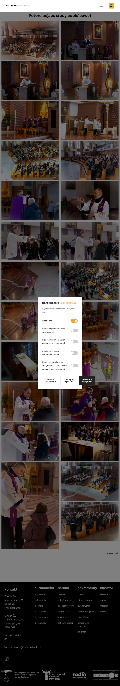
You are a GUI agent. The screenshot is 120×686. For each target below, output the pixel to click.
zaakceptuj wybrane (68, 380)
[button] (101, 6)
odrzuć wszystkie (51, 380)
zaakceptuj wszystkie (87, 380)
